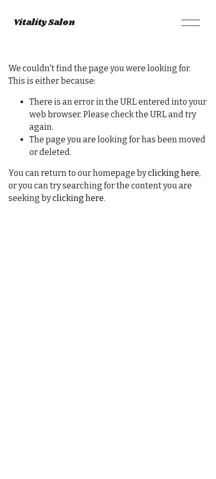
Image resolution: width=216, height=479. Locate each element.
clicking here (173, 173)
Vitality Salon (44, 23)
